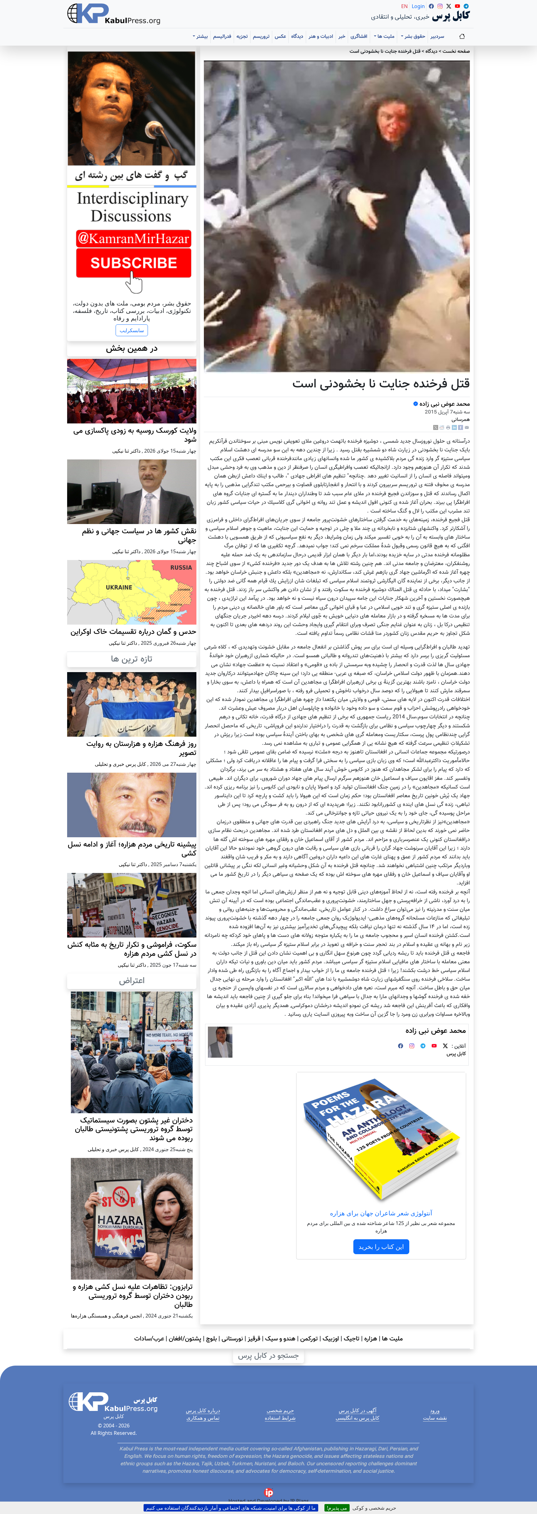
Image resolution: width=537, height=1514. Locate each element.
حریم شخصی (280, 1410)
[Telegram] (422, 1047)
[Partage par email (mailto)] (466, 428)
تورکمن (309, 1339)
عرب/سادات (149, 1339)
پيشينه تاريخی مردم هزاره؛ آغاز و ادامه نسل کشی (132, 849)
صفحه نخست (456, 52)
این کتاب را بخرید (381, 1246)
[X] (435, 428)
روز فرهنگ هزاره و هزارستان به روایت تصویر (141, 748)
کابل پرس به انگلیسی (357, 1417)
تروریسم (261, 37)
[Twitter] (445, 1047)
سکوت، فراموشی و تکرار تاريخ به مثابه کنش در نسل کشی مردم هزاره (131, 949)
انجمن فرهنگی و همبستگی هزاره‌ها (106, 1315)
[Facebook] (460, 428)
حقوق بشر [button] (414, 37)
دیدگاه (297, 37)
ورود (435, 1410)
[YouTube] (434, 1047)
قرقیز (254, 1339)
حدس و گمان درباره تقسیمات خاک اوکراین (133, 632)
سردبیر (437, 37)
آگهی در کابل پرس (357, 1410)
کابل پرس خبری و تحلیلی (120, 764)
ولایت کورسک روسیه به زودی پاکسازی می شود (134, 435)
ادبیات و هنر (321, 37)
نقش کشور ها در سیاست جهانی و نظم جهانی (139, 536)
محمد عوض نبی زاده (444, 404)
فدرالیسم (222, 37)
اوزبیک (331, 1339)
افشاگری (359, 37)
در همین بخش (132, 348)
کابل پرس (456, 1054)
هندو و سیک (280, 1339)
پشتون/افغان (185, 1339)
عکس (280, 37)
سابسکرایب (132, 330)
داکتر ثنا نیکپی (126, 450)
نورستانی (232, 1339)
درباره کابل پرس (203, 1410)
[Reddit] (441, 428)
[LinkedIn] (454, 428)
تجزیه (242, 37)
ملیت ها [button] (385, 37)
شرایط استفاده (280, 1417)
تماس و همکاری (202, 1417)
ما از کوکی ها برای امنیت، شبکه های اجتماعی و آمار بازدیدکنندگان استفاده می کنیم (231, 1507)
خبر (341, 37)
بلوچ (211, 1339)
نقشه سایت (435, 1417)
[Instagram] (411, 1047)
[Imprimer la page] (448, 428)
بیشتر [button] (201, 37)
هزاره (370, 1339)
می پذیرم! (337, 1507)
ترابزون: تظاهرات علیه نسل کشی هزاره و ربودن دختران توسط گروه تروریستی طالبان (133, 1296)
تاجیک (352, 1339)
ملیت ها (392, 1339)
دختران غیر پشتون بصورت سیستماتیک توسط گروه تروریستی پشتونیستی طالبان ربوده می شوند (134, 1130)
